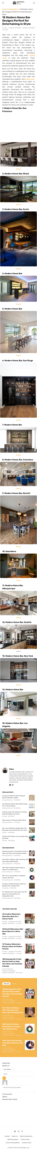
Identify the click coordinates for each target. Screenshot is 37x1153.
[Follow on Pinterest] (13, 785)
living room (29, 79)
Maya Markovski (8, 969)
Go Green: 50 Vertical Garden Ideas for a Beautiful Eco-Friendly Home (14, 885)
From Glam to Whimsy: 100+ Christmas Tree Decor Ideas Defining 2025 (15, 860)
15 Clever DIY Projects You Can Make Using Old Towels (15, 837)
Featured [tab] (6, 983)
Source (18, 169)
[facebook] (10, 785)
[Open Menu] (3, 3)
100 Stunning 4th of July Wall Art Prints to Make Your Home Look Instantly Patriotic (15, 852)
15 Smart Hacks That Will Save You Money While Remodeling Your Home (14, 813)
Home (4, 9)
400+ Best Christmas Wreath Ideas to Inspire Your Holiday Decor (13, 868)
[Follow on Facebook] (15, 1131)
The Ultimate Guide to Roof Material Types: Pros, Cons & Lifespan (15, 805)
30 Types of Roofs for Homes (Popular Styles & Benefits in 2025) (13, 796)
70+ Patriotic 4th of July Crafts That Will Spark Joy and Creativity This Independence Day (14, 894)
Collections (13, 9)
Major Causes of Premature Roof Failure (14, 820)
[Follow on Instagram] (18, 1131)
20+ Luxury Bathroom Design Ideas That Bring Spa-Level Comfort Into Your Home (14, 829)
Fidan (5, 28)
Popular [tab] (14, 983)
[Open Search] (34, 3)
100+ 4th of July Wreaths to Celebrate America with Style (13, 876)
